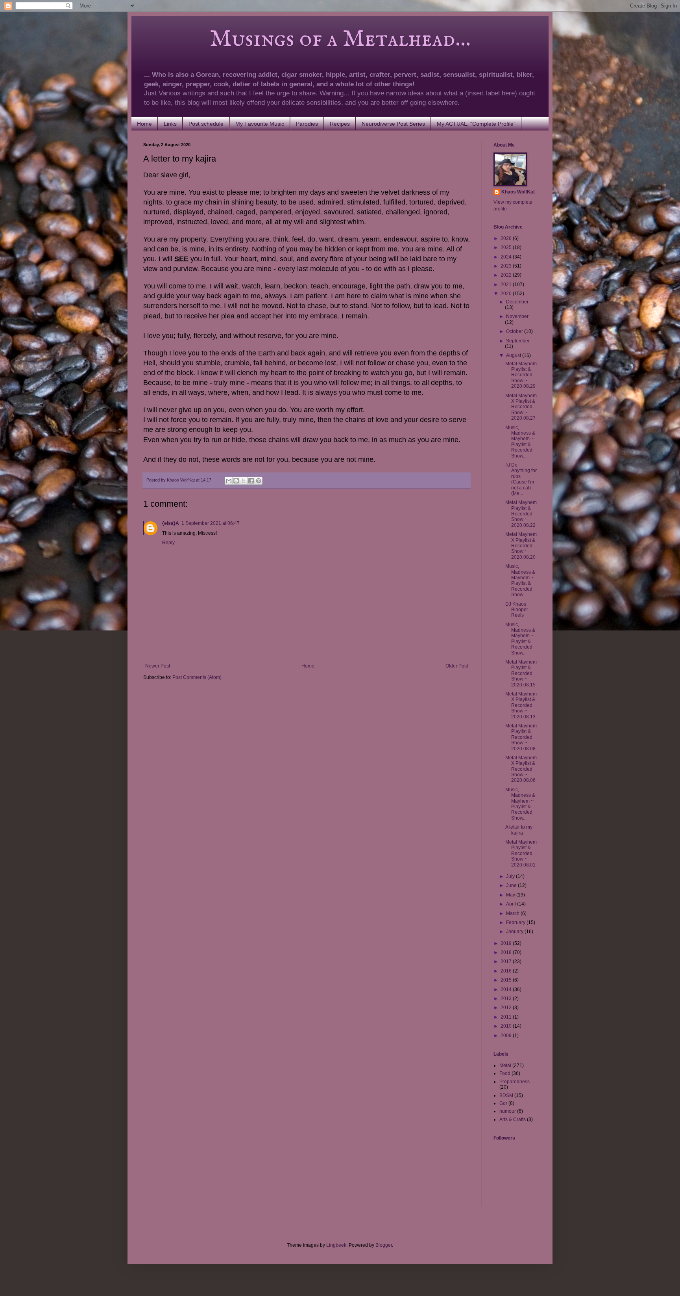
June (512, 885)
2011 (507, 1017)
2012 (507, 1007)
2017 (507, 961)
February (516, 922)
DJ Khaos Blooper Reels (516, 609)
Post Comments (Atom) (197, 677)
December (517, 302)
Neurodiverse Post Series (393, 124)
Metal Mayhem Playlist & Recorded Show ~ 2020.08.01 (521, 853)
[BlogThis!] (236, 481)
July (511, 876)
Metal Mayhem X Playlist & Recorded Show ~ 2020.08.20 (521, 546)
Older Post (456, 666)
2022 (507, 275)
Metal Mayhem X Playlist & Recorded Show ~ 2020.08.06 (521, 769)
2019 (507, 943)
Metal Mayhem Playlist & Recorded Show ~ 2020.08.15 (521, 673)
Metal (505, 1065)
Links (170, 124)
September (518, 341)
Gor (503, 1103)
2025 (507, 247)
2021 (507, 284)
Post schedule (206, 124)
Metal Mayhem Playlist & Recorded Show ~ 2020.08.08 (521, 737)
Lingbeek (336, 1245)
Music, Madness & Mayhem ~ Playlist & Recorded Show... (520, 442)
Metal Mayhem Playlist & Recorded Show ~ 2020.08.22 (521, 514)
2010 (507, 1026)
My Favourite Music (259, 124)
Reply (168, 542)
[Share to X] (244, 481)
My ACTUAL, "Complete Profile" (476, 124)
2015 (507, 980)
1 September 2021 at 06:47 (210, 523)
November (517, 316)
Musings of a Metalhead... (307, 39)
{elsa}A (170, 523)
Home (144, 124)
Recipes (340, 124)
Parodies (307, 124)
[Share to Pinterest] (258, 481)
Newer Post (157, 666)
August (514, 355)
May (511, 895)
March (513, 913)
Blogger (383, 1245)
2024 (507, 257)
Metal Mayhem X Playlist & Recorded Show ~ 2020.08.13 (521, 705)
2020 (507, 293)
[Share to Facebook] (251, 481)
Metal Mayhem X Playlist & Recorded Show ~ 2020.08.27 (521, 407)
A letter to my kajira (518, 829)
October (515, 331)
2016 (507, 971)
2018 (507, 952)
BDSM (506, 1095)
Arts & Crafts (512, 1119)
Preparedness (514, 1081)
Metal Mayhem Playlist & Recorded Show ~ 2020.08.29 (521, 375)
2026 (507, 238)
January (515, 931)
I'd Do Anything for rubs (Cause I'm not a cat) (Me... (521, 479)
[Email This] (229, 481)
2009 (507, 1035)
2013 (507, 998)
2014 (507, 989)
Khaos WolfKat (518, 192)
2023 (507, 266)
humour (507, 1111)
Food (504, 1073)
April (511, 904)
